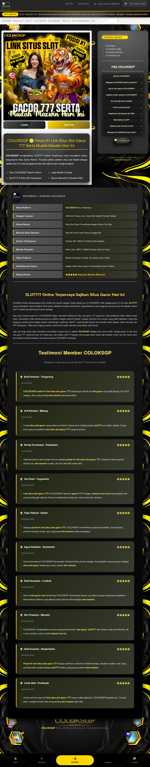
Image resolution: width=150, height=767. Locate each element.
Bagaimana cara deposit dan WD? (122, 113)
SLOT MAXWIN (54, 21)
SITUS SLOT (18, 21)
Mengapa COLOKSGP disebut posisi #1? (121, 82)
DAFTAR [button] (69, 124)
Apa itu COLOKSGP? (121, 76)
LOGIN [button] (24, 124)
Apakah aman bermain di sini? (121, 126)
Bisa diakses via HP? (122, 120)
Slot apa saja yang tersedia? (121, 101)
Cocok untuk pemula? (121, 107)
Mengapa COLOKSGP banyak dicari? (121, 132)
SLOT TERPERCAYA (80, 21)
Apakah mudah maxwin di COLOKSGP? (121, 95)
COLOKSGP (7, 21)
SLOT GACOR (40, 21)
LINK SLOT (66, 21)
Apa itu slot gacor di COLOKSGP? (121, 88)
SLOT (93, 21)
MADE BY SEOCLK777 (122, 160)
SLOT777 (29, 21)
